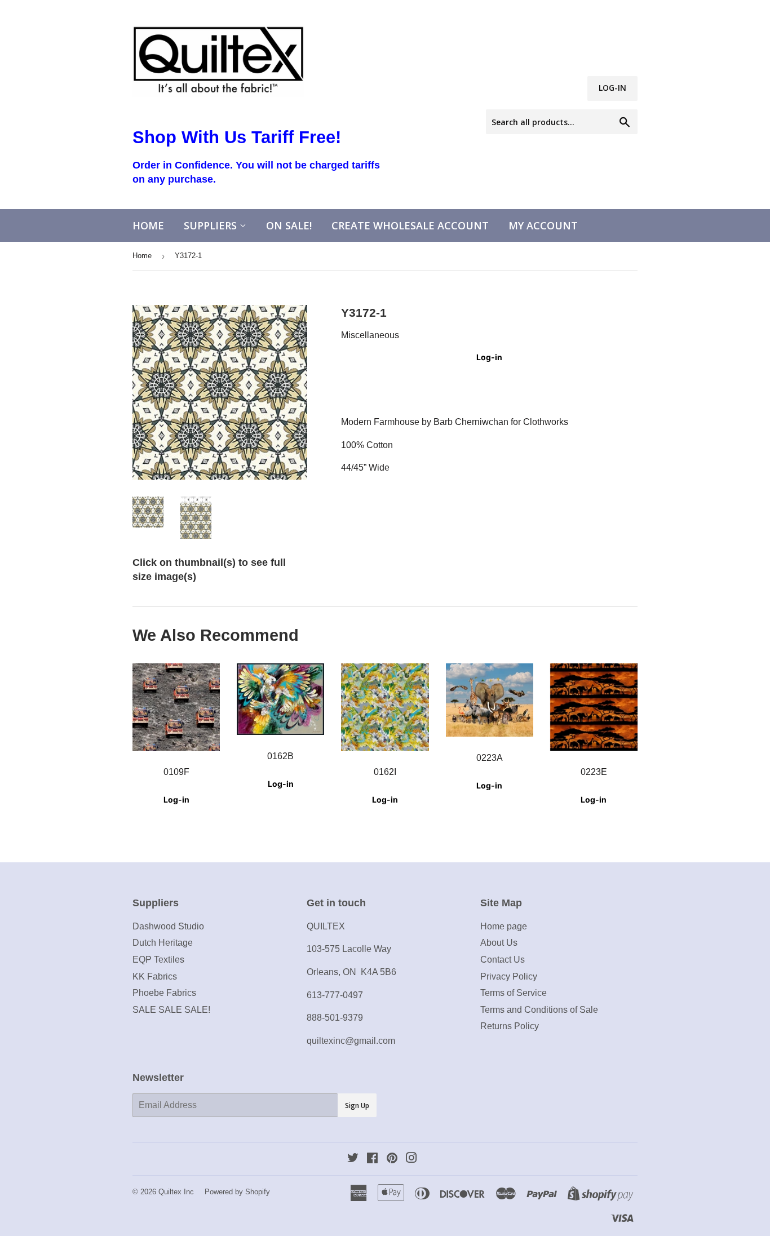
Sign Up (357, 1105)
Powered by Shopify (237, 1192)
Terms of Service (513, 993)
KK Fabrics (154, 976)
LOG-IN (612, 87)
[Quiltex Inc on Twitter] (353, 1159)
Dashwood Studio (168, 926)
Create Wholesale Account (410, 225)
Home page (503, 926)
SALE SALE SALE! (171, 1010)
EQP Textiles (158, 959)
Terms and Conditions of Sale (539, 1010)
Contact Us (502, 959)
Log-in (489, 357)
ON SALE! (289, 225)
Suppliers (212, 225)
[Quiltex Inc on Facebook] (372, 1159)
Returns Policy (509, 1026)
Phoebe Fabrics (164, 993)
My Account (543, 225)
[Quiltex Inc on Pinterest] (392, 1159)
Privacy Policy (508, 976)
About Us (498, 942)
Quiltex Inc (176, 1192)
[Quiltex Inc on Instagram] (411, 1159)
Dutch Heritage (162, 942)
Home (148, 225)
